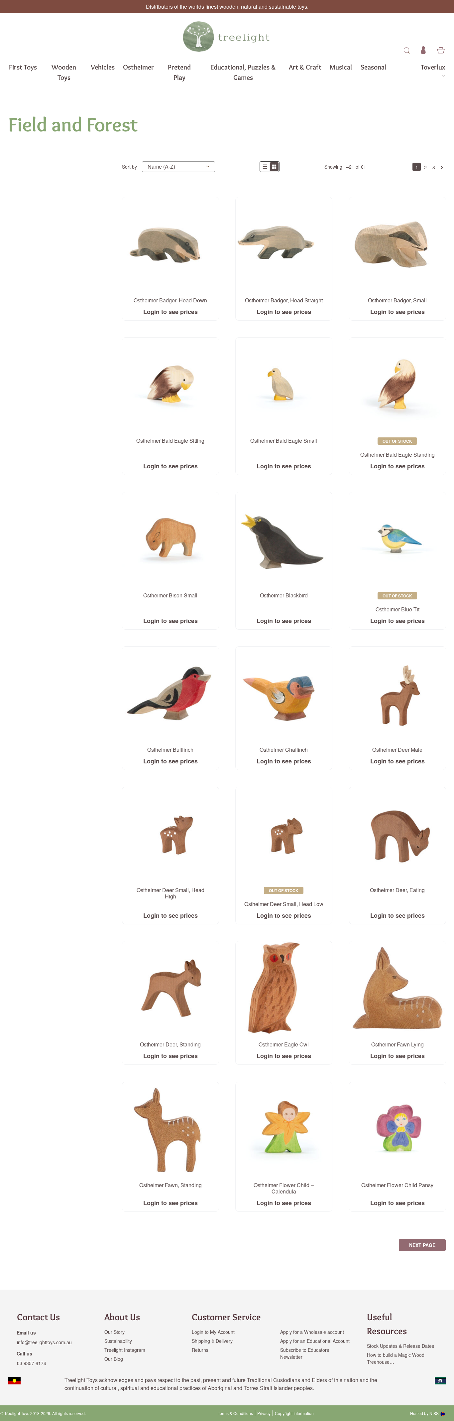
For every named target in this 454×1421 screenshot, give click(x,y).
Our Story (114, 1332)
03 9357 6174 (31, 1363)
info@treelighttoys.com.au (44, 1342)
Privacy (264, 1413)
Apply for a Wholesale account (312, 1332)
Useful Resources (387, 1324)
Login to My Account (213, 1332)
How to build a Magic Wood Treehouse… (395, 1358)
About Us (122, 1317)
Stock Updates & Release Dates (400, 1345)
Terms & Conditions (235, 1413)
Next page (422, 1245)
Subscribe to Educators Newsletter (304, 1353)
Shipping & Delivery (212, 1341)
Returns (200, 1349)
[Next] (441, 167)
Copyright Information (294, 1413)
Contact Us (38, 1317)
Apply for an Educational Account (315, 1341)
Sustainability (118, 1341)
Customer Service (226, 1317)
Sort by (129, 166)
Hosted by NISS (424, 1413)
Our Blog (113, 1358)
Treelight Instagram (124, 1349)
